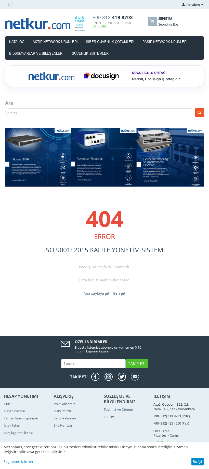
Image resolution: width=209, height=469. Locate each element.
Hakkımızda (63, 411)
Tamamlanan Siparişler (21, 418)
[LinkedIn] (135, 377)
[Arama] (199, 112)
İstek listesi (12, 425)
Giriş (7, 404)
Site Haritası (63, 425)
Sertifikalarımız (65, 418)
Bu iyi (197, 461)
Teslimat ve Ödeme (118, 409)
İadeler (109, 416)
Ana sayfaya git (96, 293)
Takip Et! (137, 364)
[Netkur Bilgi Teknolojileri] (47, 23)
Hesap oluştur (14, 411)
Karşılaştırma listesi (18, 432)
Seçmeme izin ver (19, 461)
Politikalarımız (64, 404)
